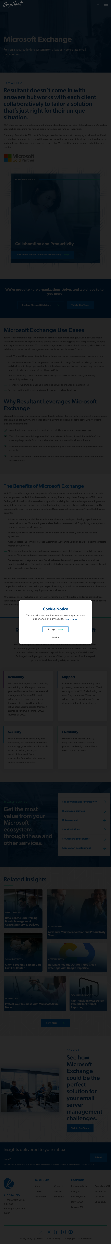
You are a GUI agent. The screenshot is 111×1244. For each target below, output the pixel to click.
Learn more (71, 619)
